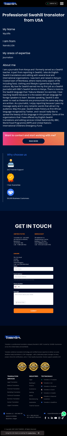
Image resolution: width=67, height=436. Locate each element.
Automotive (32, 402)
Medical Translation (13, 385)
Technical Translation (13, 395)
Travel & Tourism (34, 405)
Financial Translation (13, 389)
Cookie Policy (32, 433)
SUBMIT (33, 311)
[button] (15, 287)
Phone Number (18, 283)
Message (19, 297)
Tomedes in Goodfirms (50, 402)
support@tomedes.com (54, 413)
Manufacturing (33, 399)
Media (31, 395)
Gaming (31, 392)
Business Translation (13, 399)
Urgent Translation (12, 405)
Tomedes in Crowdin (50, 393)
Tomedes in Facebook (50, 386)
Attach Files (21, 302)
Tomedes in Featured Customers (50, 397)
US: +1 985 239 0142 (33, 415)
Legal (30, 379)
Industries (33, 376)
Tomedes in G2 (48, 383)
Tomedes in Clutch (49, 389)
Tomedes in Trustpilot (50, 379)
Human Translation (13, 402)
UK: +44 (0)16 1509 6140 (34, 417)
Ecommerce (32, 389)
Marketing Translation (13, 392)
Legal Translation (12, 382)
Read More (33, 141)
